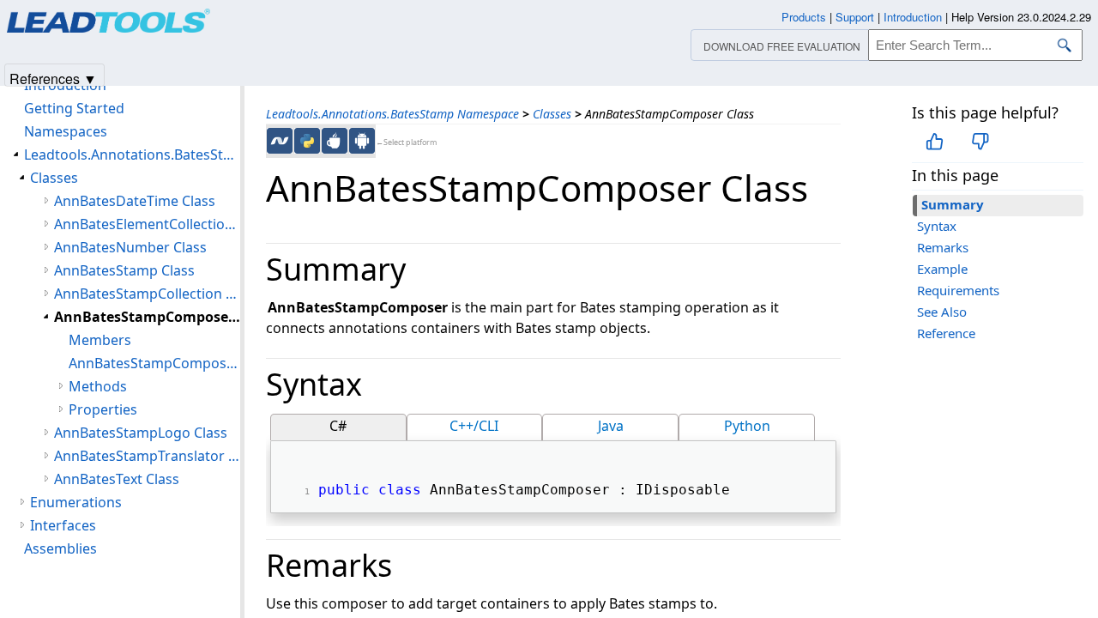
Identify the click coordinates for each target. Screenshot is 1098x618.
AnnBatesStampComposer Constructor (154, 363)
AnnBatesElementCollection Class (147, 224)
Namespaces (65, 131)
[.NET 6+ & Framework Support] (280, 141)
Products (803, 17)
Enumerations (76, 502)
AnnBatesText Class (116, 479)
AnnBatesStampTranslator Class (147, 455)
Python (747, 425)
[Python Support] (307, 141)
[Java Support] (334, 141)
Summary (952, 204)
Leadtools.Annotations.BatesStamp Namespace (392, 114)
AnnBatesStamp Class (124, 270)
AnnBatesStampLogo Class (140, 432)
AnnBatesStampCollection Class (147, 293)
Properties (103, 409)
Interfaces (63, 525)
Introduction (913, 17)
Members (100, 339)
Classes (552, 114)
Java (611, 425)
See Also (942, 311)
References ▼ (53, 78)
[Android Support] (362, 141)
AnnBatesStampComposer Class (147, 316)
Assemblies (60, 548)
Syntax (936, 225)
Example (942, 268)
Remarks (942, 247)
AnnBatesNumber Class (130, 247)
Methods (98, 386)
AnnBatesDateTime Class (134, 200)
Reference (946, 333)
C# (338, 425)
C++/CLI (473, 425)
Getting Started (74, 108)
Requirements (958, 290)
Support (855, 17)
